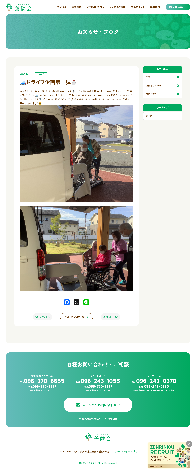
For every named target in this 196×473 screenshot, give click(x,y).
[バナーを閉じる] (189, 444)
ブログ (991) (152, 94)
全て (148, 77)
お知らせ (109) (153, 85)
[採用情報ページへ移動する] (168, 455)
